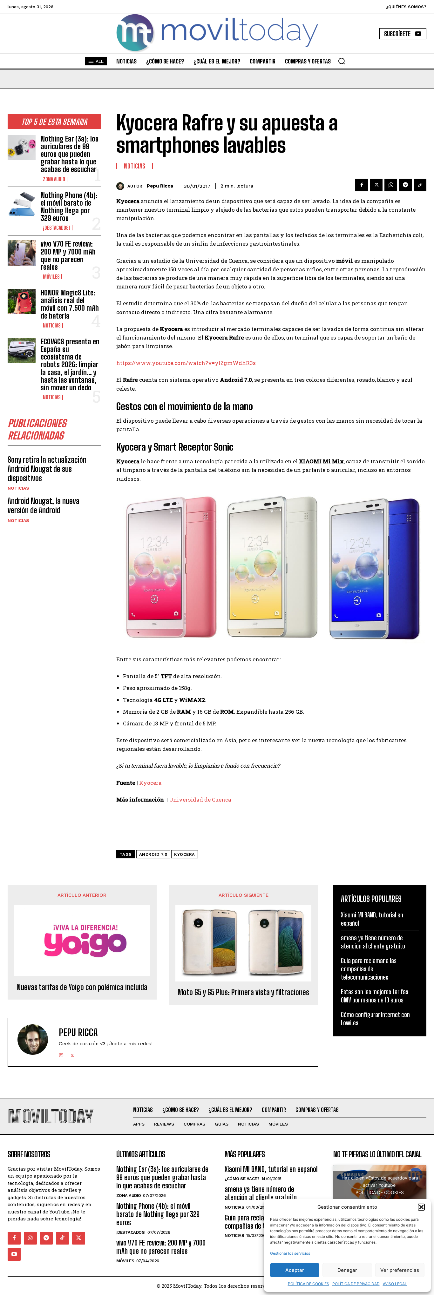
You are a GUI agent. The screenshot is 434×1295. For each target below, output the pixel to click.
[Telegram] (405, 185)
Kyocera (150, 782)
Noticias (52, 325)
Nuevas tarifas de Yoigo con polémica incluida (82, 987)
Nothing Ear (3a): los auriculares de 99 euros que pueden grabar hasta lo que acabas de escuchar (69, 154)
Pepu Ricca (160, 186)
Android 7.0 (153, 854)
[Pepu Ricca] (121, 186)
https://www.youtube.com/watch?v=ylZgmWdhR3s (186, 363)
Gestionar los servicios (290, 1253)
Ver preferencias (399, 1270)
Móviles (51, 276)
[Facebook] (361, 185)
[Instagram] (61, 1054)
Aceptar (294, 1270)
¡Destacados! (56, 227)
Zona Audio (54, 179)
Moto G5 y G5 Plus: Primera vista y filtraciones (243, 992)
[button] (421, 1207)
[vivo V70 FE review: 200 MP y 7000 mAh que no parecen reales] (22, 252)
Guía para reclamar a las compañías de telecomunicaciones (369, 969)
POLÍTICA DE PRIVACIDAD (356, 1283)
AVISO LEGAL (395, 1283)
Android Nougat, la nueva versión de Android (43, 505)
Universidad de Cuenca (200, 799)
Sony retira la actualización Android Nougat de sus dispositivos (47, 469)
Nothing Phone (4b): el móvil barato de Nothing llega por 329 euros (69, 207)
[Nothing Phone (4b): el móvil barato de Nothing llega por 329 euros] (22, 204)
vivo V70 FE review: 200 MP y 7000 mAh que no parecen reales (68, 255)
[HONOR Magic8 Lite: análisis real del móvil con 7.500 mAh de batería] (22, 301)
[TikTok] (62, 1238)
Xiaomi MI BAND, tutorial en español (271, 1169)
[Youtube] (14, 1254)
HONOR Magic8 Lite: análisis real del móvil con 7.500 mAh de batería (70, 304)
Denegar (347, 1270)
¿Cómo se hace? (242, 1178)
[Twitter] (376, 185)
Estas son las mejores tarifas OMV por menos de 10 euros (374, 996)
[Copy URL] (420, 185)
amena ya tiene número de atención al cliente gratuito (373, 942)
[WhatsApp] (390, 185)
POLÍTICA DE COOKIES (308, 1283)
